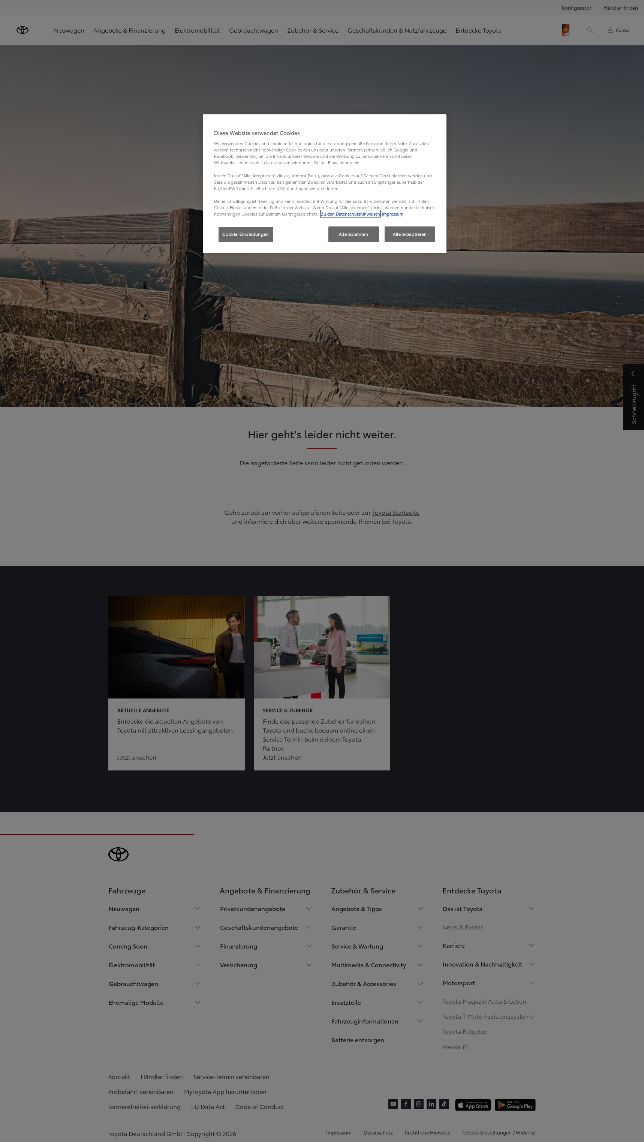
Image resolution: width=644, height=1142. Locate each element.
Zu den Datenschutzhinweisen (350, 214)
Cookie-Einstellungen (245, 234)
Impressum (392, 214)
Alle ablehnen (353, 234)
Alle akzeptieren (410, 234)
